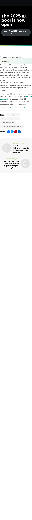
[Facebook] (8, 131)
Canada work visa (8, 123)
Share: (2, 132)
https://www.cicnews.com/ (15, 108)
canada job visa (13, 115)
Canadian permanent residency (12, 126)
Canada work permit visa (10, 119)
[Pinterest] (15, 131)
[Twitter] (12, 131)
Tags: (2, 115)
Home (5, 31)
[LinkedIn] (19, 131)
